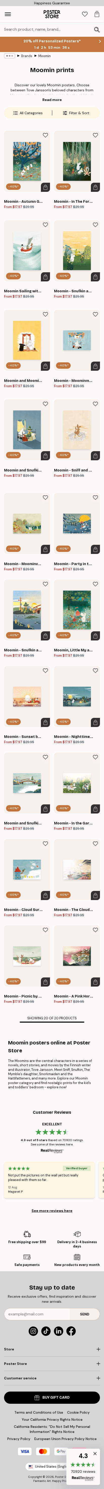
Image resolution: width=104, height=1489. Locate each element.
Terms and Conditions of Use (38, 1412)
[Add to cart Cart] (45, 187)
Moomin (44, 56)
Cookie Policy (78, 1412)
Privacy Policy (18, 1438)
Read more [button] (52, 99)
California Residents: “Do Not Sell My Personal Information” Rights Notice (52, 1429)
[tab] (85, 14)
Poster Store (63, 1477)
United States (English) (53, 1466)
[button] (83, 1467)
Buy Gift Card (56, 1397)
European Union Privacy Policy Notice (65, 1438)
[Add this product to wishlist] (45, 135)
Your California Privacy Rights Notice (52, 1419)
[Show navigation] (8, 14)
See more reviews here (52, 1210)
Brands (26, 56)
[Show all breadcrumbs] (9, 55)
